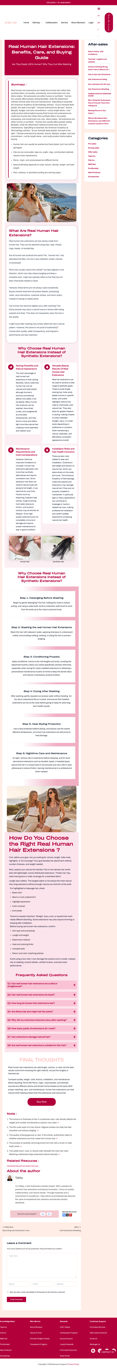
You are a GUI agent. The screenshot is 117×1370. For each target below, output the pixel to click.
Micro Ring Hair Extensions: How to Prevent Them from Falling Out (99, 103)
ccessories (93, 177)
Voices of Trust (36, 1333)
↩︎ (58, 1122)
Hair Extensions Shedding (98, 89)
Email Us (93, 1339)
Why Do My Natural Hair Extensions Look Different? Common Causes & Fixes (99, 121)
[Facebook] (63, 1215)
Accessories (5, 1356)
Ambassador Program (69, 1333)
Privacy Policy (73, 1364)
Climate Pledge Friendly (40, 1339)
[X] (67, 1215)
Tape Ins (91, 156)
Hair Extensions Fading (97, 79)
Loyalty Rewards (66, 1344)
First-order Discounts (68, 1350)
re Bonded (93, 168)
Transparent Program (38, 1344)
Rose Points (65, 1356)
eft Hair (92, 164)
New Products (94, 172)
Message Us (95, 1344)
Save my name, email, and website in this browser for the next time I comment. (37, 1292)
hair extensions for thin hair (99, 84)
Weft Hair (3, 1339)
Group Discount (66, 1339)
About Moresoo (36, 1327)
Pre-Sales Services (97, 1327)
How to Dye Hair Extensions (99, 74)
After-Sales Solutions (98, 1333)
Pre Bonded (5, 1344)
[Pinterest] (70, 1215)
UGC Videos (65, 1327)
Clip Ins (3, 1333)
